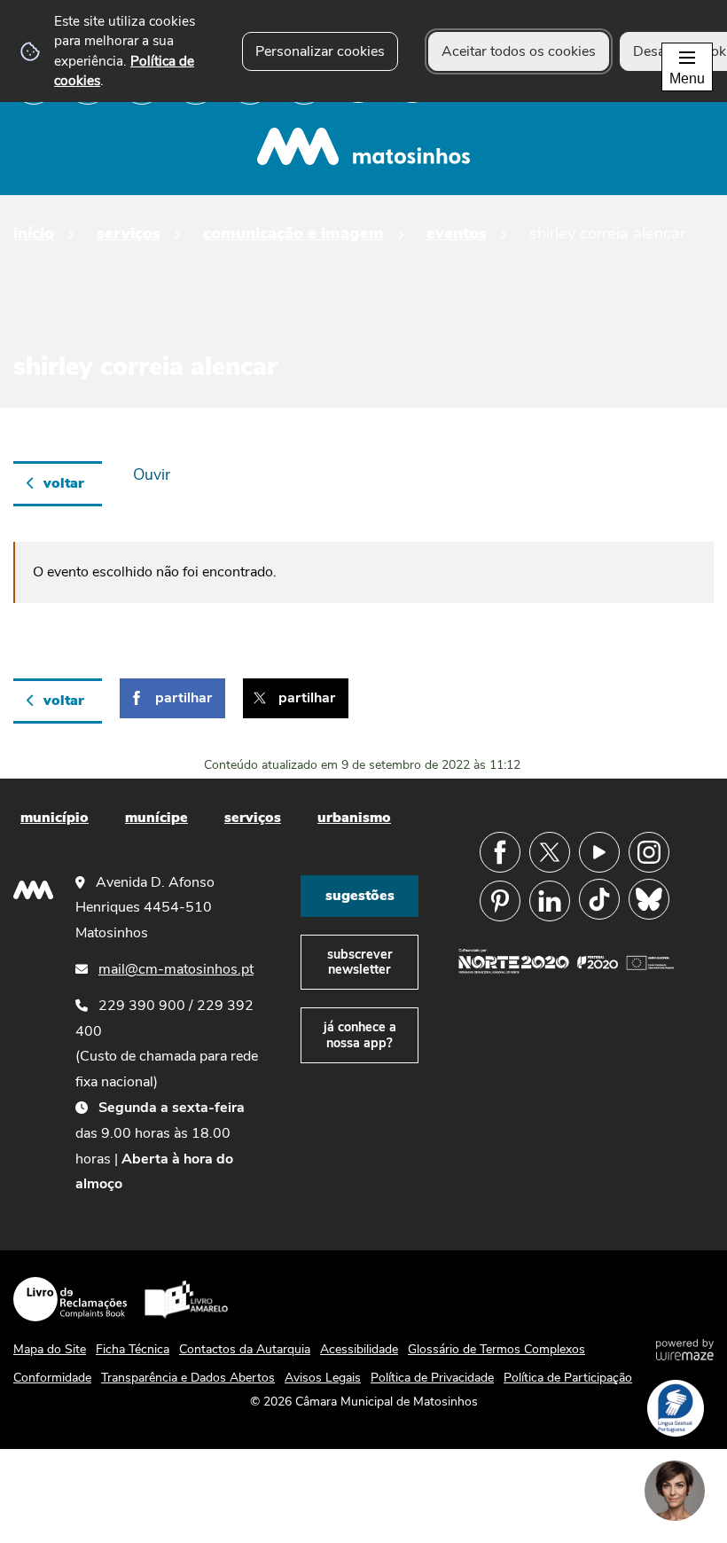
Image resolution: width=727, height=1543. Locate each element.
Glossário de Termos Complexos (496, 1349)
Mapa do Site (49, 1349)
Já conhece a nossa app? (360, 1034)
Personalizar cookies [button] (320, 51)
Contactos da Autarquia (244, 1349)
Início (33, 233)
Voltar (63, 483)
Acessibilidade (359, 1349)
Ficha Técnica (132, 1349)
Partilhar (183, 698)
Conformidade (52, 1377)
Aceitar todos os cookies (519, 51)
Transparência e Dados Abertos (188, 1377)
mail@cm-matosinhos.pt (176, 969)
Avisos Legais (323, 1377)
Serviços (128, 233)
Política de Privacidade (432, 1377)
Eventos (456, 233)
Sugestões (360, 895)
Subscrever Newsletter (360, 961)
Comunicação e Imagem (293, 233)
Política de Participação (568, 1377)
